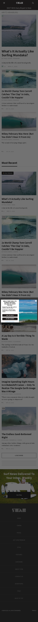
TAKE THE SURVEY (10, 315)
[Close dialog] (36, 301)
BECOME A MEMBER (10, 318)
